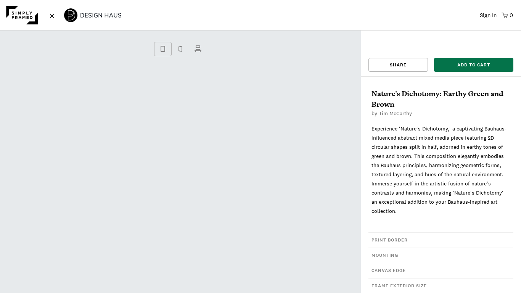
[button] (440, 240)
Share (398, 65)
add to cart (473, 65)
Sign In (488, 15)
